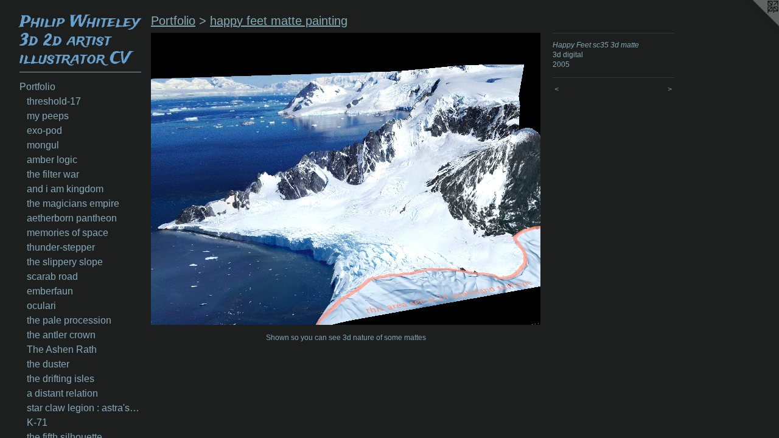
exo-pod (44, 130)
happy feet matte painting (279, 20)
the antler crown (61, 335)
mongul (43, 145)
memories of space (67, 233)
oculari (41, 306)
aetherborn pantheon (72, 218)
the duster (48, 364)
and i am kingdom (65, 189)
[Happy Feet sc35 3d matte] (345, 179)
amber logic (52, 160)
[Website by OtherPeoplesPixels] (754, 24)
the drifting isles (60, 379)
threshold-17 (54, 101)
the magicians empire (73, 203)
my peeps (48, 116)
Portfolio (37, 87)
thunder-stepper (61, 247)
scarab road (52, 276)
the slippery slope (65, 262)
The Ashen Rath (62, 349)
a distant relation (62, 393)
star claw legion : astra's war (84, 408)
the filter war (53, 174)
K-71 (37, 422)
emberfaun (50, 291)
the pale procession (69, 320)
